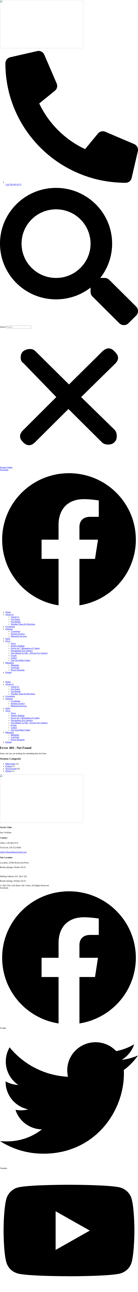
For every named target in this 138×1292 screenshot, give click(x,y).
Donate (8, 672)
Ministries (9, 663)
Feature (8, 766)
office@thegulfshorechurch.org (13, 852)
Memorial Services (19, 636)
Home (8, 612)
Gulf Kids (15, 667)
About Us (9, 614)
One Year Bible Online (20, 660)
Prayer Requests (18, 670)
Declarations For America (22, 651)
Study (7, 638)
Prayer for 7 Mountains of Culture (25, 648)
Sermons (9, 629)
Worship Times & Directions (23, 624)
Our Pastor (15, 619)
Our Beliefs (16, 622)
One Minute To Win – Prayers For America (29, 653)
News (7, 641)
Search (3, 327)
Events (14, 655)
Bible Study (10, 764)
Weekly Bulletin (18, 646)
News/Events (11, 768)
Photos (8, 771)
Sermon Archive (18, 634)
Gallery (14, 658)
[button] (69, 257)
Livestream (10, 626)
